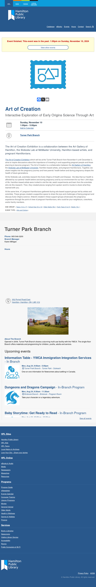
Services (5, 525)
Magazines (5, 473)
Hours (73, 26)
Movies (3, 503)
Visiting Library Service (9, 537)
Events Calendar (7, 494)
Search (88, 26)
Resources (5, 476)
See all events (85, 418)
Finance (4, 520)
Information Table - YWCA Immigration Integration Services (48, 359)
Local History (34, 4)
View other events (48, 47)
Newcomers (5, 534)
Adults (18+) (75, 207)
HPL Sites (6, 434)
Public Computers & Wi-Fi (10, 547)
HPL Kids (4, 442)
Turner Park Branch (30, 135)
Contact (81, 26)
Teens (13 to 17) (21, 207)
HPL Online (7, 457)
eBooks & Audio (7, 463)
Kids (17, 4)
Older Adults (5, 510)
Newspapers (5, 470)
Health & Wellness (8, 513)
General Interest (7, 507)
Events (66, 26)
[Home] (11, 565)
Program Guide (7, 487)
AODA (92, 573)
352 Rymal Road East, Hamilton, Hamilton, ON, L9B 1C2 (26, 300)
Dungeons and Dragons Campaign (44, 387)
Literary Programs (8, 500)
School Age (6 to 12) (35, 207)
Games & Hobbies (8, 516)
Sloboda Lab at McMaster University (23, 167)
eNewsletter (5, 490)
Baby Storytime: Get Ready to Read (45, 413)
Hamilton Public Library (9, 439)
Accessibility (5, 540)
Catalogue (50, 26)
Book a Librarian (7, 530)
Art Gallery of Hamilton (81, 165)
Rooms (3, 543)
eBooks (59, 26)
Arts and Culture (22, 210)
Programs (6, 481)
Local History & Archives (10, 449)
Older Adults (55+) (50, 207)
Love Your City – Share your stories (14, 452)
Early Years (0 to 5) (63, 207)
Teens (25, 4)
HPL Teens (5, 446)
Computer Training (8, 497)
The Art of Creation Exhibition (17, 159)
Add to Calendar (27, 128)
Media (3, 466)
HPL (8, 4)
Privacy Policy (83, 573)
